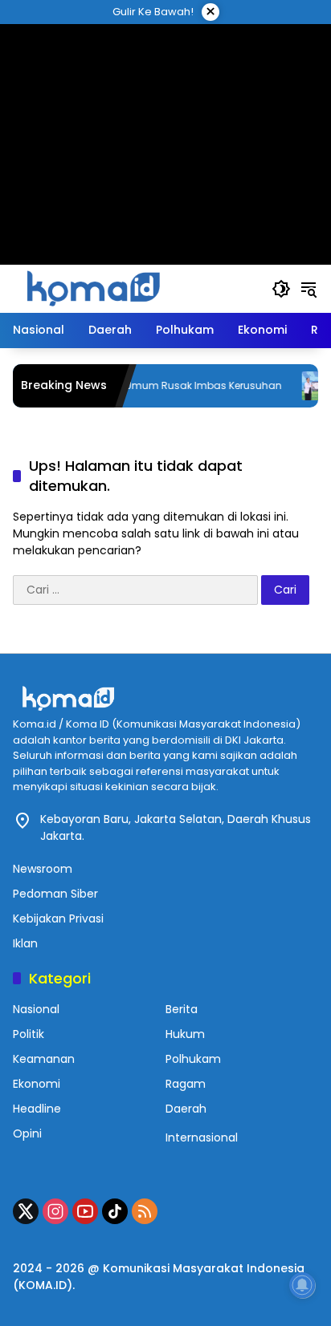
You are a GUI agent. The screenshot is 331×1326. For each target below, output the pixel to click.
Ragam (186, 1084)
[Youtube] (85, 1211)
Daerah (186, 1109)
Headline (37, 1109)
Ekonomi (36, 1084)
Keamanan (44, 1059)
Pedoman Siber (55, 894)
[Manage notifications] (302, 1285)
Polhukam (193, 1059)
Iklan (25, 943)
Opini (27, 1133)
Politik (28, 1034)
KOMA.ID (42, 1285)
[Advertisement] (165, 124)
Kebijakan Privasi (58, 918)
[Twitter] (26, 1211)
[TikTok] (115, 1211)
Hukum (185, 1034)
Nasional (36, 1009)
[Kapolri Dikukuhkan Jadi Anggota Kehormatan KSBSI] (304, 385)
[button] (281, 288)
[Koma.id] (93, 288)
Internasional (202, 1137)
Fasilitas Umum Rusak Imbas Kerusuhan (170, 385)
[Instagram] (55, 1211)
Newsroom (42, 869)
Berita (182, 1009)
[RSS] (144, 1211)
